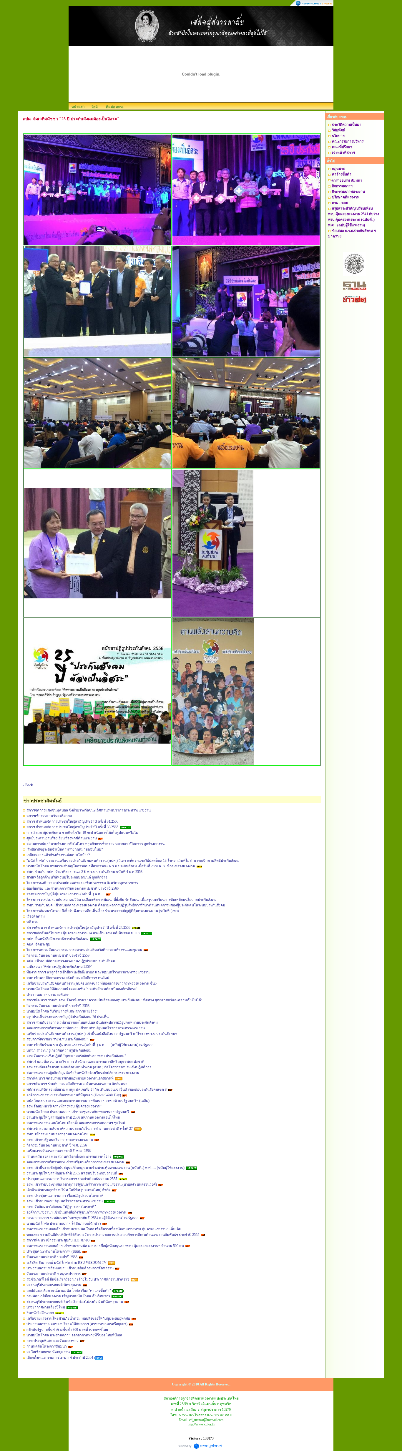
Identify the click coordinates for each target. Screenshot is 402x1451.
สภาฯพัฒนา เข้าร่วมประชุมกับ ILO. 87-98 (57, 1240)
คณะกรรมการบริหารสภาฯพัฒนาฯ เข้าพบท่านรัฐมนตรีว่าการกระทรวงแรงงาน (85, 1028)
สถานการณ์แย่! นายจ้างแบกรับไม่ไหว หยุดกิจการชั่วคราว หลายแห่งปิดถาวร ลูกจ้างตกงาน (95, 844)
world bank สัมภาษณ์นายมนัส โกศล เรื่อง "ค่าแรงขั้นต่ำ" (68, 1290)
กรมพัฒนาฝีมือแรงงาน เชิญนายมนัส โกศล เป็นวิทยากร (68, 1296)
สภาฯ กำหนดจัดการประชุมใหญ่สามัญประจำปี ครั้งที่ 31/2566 (72, 821)
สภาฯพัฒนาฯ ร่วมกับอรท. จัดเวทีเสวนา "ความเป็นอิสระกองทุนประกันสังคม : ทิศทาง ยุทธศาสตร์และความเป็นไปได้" (114, 1000)
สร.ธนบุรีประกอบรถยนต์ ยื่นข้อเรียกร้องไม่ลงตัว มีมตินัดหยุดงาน (74, 1302)
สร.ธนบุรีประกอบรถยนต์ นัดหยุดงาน (53, 1285)
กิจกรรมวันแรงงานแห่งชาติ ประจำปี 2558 (57, 1006)
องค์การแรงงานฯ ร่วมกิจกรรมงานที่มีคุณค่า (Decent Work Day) (73, 1095)
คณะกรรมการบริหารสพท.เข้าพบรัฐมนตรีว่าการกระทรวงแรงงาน (75, 1162)
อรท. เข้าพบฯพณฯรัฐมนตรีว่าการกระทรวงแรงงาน (64, 1201)
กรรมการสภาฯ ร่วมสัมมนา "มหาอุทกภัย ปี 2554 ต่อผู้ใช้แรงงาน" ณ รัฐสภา (82, 1218)
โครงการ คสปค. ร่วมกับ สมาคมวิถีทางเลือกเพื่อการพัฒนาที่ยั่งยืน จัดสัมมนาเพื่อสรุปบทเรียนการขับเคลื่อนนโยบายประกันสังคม (121, 900)
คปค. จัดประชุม (38, 944)
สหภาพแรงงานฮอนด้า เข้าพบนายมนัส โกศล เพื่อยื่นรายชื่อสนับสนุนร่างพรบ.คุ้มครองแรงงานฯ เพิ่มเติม (103, 1229)
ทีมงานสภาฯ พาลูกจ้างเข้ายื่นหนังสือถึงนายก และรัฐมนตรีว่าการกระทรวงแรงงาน (87, 972)
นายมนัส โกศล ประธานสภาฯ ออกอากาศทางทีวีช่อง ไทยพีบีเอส (74, 1335)
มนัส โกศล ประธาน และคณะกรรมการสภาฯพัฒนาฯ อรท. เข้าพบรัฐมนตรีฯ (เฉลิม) (87, 1101)
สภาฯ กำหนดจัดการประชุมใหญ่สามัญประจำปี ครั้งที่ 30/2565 (72, 827)
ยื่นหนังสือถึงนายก (40, 1313)
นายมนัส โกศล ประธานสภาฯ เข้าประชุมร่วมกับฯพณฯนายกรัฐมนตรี (77, 1112)
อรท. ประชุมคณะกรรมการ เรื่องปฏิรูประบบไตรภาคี (65, 1196)
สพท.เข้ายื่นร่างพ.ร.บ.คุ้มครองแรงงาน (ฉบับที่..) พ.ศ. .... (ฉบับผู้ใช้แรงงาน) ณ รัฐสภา (90, 1045)
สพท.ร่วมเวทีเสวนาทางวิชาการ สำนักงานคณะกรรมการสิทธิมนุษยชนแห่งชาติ (85, 1062)
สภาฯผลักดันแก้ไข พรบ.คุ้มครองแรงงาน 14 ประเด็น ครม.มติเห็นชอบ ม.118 (82, 933)
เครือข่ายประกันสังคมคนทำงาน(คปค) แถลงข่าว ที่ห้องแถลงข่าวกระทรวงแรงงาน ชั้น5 (91, 983)
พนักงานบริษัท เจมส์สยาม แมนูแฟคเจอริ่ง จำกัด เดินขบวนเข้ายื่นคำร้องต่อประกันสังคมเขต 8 (96, 1089)
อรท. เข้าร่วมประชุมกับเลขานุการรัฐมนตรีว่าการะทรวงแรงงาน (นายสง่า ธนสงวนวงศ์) (91, 1184)
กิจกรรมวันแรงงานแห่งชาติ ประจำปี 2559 (57, 955)
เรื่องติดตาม (35, 916)
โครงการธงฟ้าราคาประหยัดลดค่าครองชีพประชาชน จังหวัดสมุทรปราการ (82, 883)
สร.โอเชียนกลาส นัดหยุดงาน (48, 1352)
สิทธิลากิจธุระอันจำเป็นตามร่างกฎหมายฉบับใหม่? (64, 849)
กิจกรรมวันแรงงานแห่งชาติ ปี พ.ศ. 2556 (56, 1145)
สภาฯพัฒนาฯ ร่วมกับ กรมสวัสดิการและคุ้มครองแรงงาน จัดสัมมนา (76, 1084)
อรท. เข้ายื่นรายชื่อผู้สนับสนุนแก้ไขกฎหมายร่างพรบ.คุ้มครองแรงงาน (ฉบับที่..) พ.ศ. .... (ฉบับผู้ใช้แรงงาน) (105, 1168)
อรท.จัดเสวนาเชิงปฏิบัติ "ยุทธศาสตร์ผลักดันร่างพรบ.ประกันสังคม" (76, 1056)
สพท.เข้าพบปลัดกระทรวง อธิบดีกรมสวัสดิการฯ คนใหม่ (67, 978)
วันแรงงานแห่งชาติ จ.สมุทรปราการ (53, 1274)
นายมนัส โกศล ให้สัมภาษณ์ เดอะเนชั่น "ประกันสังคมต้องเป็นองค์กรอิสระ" (81, 989)
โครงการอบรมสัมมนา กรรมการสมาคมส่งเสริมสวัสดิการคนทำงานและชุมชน (84, 950)
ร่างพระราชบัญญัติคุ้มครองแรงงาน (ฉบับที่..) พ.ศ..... (65, 894)
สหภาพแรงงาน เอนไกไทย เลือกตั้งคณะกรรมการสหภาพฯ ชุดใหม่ (75, 1123)
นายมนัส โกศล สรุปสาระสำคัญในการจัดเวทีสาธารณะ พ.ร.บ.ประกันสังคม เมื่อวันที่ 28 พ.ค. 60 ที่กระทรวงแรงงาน (111, 866)
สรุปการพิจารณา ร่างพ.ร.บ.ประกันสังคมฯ (57, 1039)
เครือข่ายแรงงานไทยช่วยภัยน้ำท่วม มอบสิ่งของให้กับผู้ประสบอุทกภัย (78, 1318)
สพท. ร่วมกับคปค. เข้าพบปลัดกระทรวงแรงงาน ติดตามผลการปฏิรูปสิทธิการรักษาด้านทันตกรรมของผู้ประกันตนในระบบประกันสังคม (125, 905)
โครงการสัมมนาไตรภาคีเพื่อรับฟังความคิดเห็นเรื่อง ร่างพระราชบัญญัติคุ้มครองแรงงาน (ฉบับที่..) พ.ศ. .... (105, 911)
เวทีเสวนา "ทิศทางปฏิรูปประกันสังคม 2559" (59, 967)
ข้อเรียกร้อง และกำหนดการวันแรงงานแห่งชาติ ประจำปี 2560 (72, 888)
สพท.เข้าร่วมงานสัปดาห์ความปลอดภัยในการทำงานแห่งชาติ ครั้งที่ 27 (79, 1129)
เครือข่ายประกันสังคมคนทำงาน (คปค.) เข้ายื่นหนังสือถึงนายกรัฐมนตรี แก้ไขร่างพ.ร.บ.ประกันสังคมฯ (101, 1034)
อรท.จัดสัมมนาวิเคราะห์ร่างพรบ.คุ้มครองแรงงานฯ (64, 1106)
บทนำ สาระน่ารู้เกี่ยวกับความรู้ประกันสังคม (59, 1050)
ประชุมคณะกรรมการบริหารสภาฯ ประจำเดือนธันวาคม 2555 (71, 1179)
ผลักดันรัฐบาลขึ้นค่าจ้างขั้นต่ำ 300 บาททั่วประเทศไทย (67, 1330)
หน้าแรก (78, 107)
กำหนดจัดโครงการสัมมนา (46, 1346)
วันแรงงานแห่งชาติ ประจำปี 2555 (51, 1257)
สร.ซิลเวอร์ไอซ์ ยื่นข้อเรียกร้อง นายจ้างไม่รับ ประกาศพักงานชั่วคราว (77, 1279)
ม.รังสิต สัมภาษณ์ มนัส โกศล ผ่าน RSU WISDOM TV (66, 1263)
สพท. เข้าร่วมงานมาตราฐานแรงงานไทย (57, 1134)
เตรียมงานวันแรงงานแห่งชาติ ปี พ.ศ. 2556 (58, 1151)
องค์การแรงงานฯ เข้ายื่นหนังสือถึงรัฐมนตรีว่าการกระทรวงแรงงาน (76, 1212)
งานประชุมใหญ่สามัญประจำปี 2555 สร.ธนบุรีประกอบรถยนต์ (71, 1173)
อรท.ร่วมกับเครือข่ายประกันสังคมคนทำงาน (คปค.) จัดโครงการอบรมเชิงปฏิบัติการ (88, 1067)
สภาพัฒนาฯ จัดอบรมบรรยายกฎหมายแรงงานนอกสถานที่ (70, 1078)
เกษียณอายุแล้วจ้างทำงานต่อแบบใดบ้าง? (58, 855)
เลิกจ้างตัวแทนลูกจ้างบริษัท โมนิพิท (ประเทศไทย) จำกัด (68, 1190)
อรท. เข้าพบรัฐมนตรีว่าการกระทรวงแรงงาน (59, 1140)
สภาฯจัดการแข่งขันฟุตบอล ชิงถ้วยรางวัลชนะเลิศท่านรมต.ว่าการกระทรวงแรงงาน (88, 810)
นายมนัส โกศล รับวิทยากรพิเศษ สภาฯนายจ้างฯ (62, 1011)
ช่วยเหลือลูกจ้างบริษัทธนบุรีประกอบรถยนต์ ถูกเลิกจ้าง (66, 877)
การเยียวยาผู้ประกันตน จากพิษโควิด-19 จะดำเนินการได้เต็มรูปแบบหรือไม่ (82, 833)
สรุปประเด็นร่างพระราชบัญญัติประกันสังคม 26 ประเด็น (67, 1017)
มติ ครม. (32, 922)
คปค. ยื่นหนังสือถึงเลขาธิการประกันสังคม (57, 939)
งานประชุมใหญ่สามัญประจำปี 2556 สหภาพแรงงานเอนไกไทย (73, 1117)
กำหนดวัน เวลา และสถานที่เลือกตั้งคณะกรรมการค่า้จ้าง (68, 1156)
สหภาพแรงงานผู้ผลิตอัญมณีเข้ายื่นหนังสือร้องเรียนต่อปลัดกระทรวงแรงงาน (82, 1073)
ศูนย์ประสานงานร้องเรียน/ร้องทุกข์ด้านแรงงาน (61, 838)
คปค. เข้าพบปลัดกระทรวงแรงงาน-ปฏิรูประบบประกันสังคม (70, 961)
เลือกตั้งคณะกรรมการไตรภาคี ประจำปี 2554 (59, 1357)
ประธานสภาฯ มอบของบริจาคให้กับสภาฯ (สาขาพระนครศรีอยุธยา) (76, 1324)
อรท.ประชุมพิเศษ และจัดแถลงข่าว (52, 1341)
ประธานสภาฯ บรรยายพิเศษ (47, 995)
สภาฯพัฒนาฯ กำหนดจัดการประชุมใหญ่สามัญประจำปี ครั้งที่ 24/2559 (78, 928)
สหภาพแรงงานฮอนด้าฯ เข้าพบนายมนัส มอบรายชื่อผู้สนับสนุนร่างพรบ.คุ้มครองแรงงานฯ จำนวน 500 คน (105, 1246)
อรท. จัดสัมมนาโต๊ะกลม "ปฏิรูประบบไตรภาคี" (61, 1207)
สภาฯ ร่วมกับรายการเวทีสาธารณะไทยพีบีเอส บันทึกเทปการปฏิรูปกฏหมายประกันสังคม (92, 1022)
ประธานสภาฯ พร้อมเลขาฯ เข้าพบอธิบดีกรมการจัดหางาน (70, 1268)
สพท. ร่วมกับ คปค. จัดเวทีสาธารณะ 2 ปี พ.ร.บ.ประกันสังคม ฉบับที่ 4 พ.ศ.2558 (84, 872)
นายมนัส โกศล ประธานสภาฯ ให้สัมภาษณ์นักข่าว (63, 1223)
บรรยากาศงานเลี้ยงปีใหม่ (45, 1307)
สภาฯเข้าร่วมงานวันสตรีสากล (49, 816)
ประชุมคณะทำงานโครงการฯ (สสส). (53, 1251)
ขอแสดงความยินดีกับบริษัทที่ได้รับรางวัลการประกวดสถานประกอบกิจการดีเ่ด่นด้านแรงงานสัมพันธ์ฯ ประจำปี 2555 (112, 1235)
